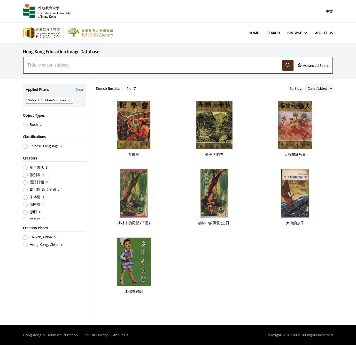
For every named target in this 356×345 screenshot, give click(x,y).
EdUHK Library (95, 334)
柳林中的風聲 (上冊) (214, 222)
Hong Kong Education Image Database (61, 51)
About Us (324, 32)
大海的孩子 (295, 222)
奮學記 (133, 154)
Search (273, 32)
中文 (329, 11)
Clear (79, 89)
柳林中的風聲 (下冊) (133, 222)
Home (253, 32)
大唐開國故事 (295, 154)
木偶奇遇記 (134, 291)
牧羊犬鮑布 (214, 154)
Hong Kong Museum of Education (50, 334)
